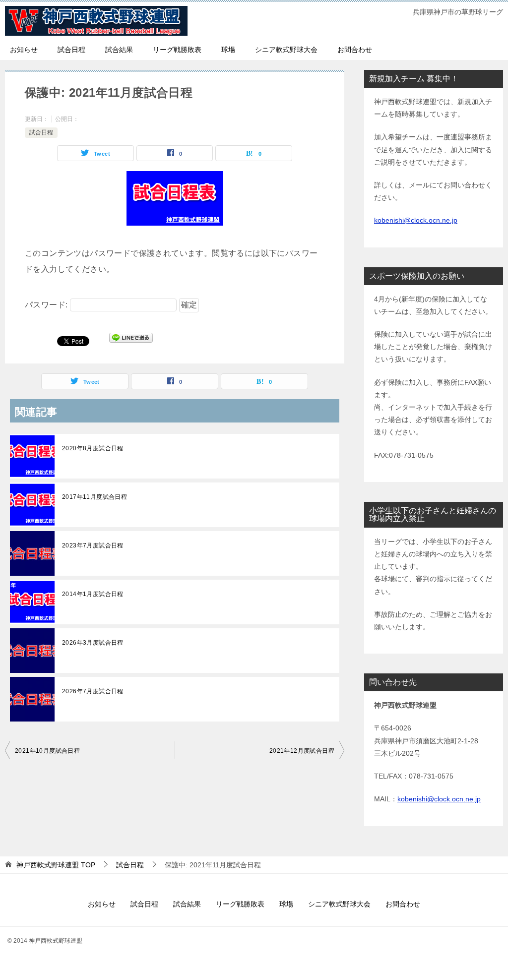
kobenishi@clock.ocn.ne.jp (415, 220)
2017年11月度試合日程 (94, 496)
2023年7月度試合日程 (93, 545)
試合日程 (71, 50)
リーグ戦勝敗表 (177, 50)
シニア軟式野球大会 (286, 50)
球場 (228, 50)
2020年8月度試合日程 (93, 448)
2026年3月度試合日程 (93, 642)
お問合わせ (354, 50)
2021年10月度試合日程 (47, 750)
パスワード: (47, 305)
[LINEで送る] (131, 340)
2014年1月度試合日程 (93, 594)
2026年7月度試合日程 (93, 691)
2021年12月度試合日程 (301, 750)
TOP (55, 865)
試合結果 (119, 50)
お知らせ (24, 50)
